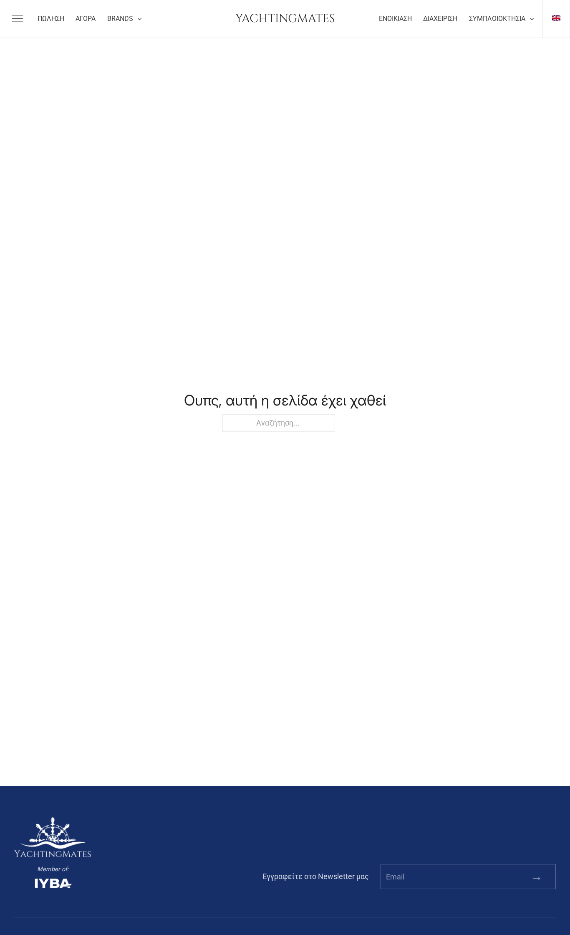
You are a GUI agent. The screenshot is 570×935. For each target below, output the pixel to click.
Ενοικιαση (395, 19)
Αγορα (86, 19)
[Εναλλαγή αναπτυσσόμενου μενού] (139, 19)
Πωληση (51, 19)
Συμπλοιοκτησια (497, 19)
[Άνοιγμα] (17, 18)
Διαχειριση (440, 19)
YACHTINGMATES (285, 18)
